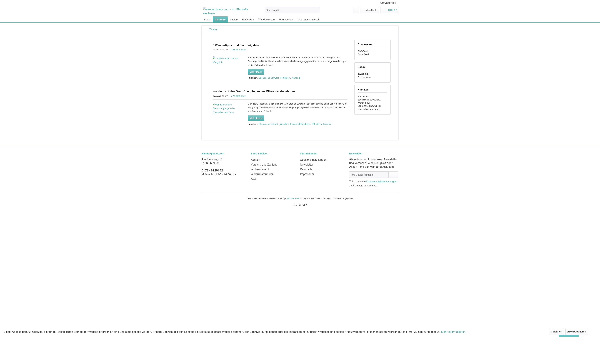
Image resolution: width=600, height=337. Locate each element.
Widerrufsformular (262, 174)
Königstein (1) (364, 96)
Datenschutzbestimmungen (381, 181)
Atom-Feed (363, 54)
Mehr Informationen (453, 332)
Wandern (296, 77)
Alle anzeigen (364, 76)
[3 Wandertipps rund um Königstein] (226, 60)
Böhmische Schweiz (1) (369, 105)
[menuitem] (292, 10)
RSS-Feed (363, 51)
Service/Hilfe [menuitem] (388, 3)
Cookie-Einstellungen (313, 159)
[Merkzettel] (355, 10)
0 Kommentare (238, 49)
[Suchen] (317, 10)
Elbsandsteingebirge (300, 123)
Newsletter (306, 164)
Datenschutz (308, 169)
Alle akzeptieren (576, 331)
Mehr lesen (256, 72)
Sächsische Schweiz (269, 77)
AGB (254, 178)
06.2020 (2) (363, 73)
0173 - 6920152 (212, 170)
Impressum (307, 174)
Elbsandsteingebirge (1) (369, 108)
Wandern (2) (364, 102)
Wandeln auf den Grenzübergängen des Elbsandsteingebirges (254, 91)
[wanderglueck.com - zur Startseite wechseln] (226, 11)
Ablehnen (556, 331)
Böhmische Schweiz (321, 123)
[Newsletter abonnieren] (393, 174)
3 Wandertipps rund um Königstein (236, 45)
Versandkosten (293, 198)
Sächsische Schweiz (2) (369, 99)
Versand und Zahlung (264, 164)
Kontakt (255, 159)
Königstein (285, 77)
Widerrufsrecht (260, 169)
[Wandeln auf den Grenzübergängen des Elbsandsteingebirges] (226, 108)
